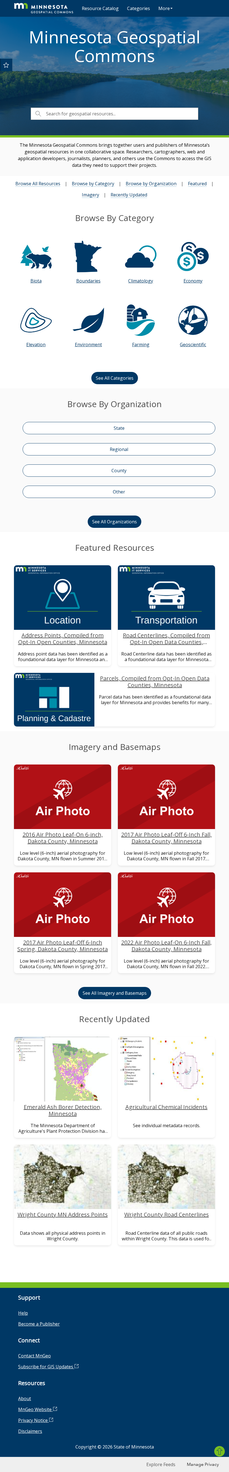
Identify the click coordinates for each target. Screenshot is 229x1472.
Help (23, 1313)
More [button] (164, 8)
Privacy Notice (33, 1420)
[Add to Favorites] (6, 65)
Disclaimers (30, 1431)
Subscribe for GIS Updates (46, 1367)
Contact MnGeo (34, 1356)
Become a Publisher (39, 1324)
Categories (138, 8)
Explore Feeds (160, 1464)
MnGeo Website (35, 1409)
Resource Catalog (100, 8)
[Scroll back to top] (219, 1451)
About (24, 1398)
